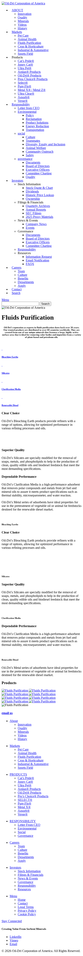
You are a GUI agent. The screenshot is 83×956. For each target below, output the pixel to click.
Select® (23, 82)
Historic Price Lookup (40, 195)
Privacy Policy (27, 910)
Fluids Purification (29, 43)
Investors (17, 180)
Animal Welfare (36, 148)
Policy (30, 115)
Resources (24, 889)
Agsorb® (24, 97)
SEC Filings (33, 213)
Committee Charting (39, 173)
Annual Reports (36, 209)
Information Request (39, 256)
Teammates (33, 140)
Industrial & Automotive (33, 50)
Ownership (33, 198)
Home (22, 899)
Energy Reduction (37, 126)
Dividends (32, 191)
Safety (30, 155)
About (14, 721)
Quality (22, 17)
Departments (26, 282)
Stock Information (29, 871)
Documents (33, 162)
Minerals (23, 21)
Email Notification (37, 260)
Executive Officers (38, 169)
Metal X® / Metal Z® (32, 90)
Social (22, 832)
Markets (17, 32)
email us (7, 713)
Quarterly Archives (38, 206)
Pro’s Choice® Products (33, 796)
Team (21, 271)
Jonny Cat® (25, 64)
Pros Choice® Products (33, 79)
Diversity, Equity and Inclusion (45, 144)
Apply (22, 860)
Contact (23, 903)
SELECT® (25, 800)
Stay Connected (12, 921)
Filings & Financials (30, 874)
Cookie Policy (27, 914)
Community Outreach (39, 151)
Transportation (35, 130)
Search (16, 293)
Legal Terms (26, 907)
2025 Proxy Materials (39, 217)
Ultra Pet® (24, 68)
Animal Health (27, 39)
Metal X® (24, 807)
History (22, 739)
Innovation (24, 14)
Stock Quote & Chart (39, 188)
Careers (16, 267)
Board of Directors (38, 166)
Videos (22, 24)
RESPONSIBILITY (23, 821)
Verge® (23, 814)
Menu (5, 299)
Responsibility (21, 104)
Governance (25, 835)
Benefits (23, 278)
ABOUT (17, 10)
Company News (36, 224)
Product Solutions (37, 122)
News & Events (28, 878)
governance (25, 159)
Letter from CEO (28, 108)
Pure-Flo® (24, 86)
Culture (30, 137)
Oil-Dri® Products (29, 75)
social (21, 133)
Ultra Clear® (26, 93)
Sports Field (25, 53)
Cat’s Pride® (26, 61)
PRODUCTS (18, 774)
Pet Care (23, 35)
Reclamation (34, 119)
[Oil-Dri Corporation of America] (23, 3)
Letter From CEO (29, 825)
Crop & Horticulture (31, 46)
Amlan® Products (29, 72)
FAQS (30, 264)
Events (30, 227)
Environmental (27, 111)
